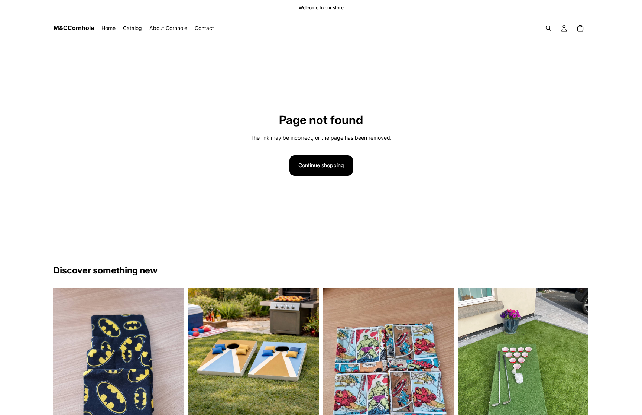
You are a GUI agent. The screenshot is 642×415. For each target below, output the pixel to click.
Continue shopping (321, 165)
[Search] (548, 28)
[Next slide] (307, 353)
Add (313, 407)
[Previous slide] (199, 353)
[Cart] (580, 28)
